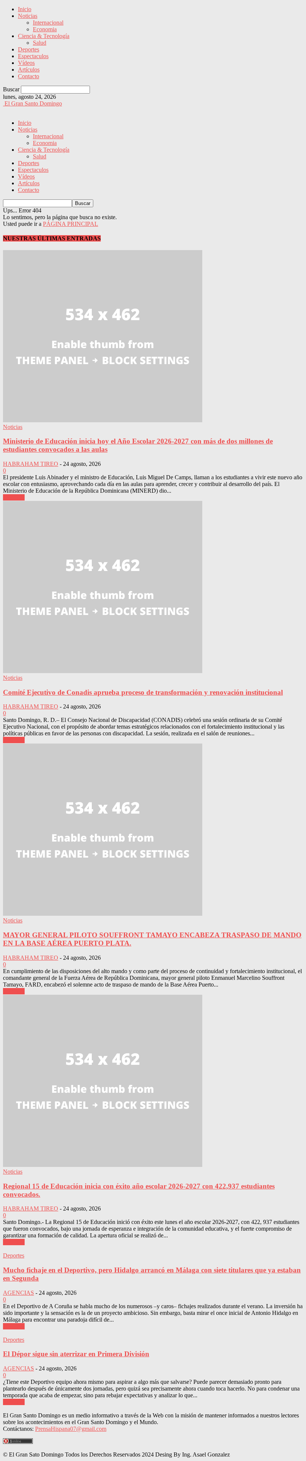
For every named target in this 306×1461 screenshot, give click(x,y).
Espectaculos (33, 56)
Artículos (29, 69)
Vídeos (26, 63)
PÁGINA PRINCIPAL (70, 224)
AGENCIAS (18, 1293)
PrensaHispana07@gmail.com (70, 1429)
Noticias (27, 16)
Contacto (28, 76)
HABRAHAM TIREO (30, 464)
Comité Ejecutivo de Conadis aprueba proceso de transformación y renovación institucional (143, 692)
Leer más (14, 497)
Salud (39, 43)
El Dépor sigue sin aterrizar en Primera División (76, 1354)
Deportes (28, 49)
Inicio (24, 9)
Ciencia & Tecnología (43, 36)
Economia (45, 29)
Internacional (48, 22)
